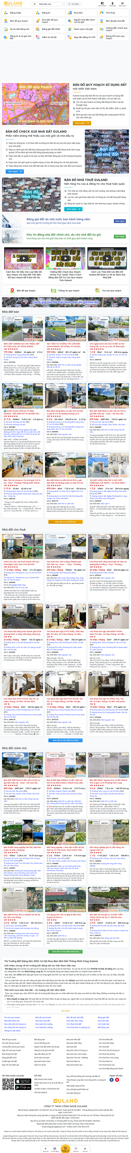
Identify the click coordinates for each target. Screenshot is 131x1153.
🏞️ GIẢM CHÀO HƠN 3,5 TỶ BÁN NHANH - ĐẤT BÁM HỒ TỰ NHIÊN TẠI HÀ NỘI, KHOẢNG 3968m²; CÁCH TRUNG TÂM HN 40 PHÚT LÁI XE (21, 412)
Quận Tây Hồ (122, 712)
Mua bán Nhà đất (73, 1039)
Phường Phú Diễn (70, 642)
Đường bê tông (21, 871)
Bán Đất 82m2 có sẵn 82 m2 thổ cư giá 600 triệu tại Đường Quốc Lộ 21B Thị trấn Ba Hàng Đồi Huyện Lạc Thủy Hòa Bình (65, 481)
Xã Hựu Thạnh (113, 930)
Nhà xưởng (70, 578)
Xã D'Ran (52, 858)
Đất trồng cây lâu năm (65, 803)
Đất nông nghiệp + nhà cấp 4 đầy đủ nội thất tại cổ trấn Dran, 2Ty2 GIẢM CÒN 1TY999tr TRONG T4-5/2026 (65, 848)
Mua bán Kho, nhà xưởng (76, 1054)
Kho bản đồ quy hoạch (11, 1043)
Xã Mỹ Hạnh (67, 926)
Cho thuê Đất (104, 1047)
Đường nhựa (20, 933)
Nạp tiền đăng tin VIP (42, 1054)
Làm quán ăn (31, 873)
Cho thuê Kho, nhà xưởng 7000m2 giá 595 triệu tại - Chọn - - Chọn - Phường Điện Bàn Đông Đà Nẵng (64, 563)
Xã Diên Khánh (55, 791)
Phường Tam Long (99, 791)
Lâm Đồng (14, 861)
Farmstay (20, 436)
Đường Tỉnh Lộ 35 (13, 642)
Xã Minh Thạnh (55, 355)
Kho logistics (57, 580)
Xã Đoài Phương (12, 422)
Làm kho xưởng (22, 936)
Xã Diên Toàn (54, 794)
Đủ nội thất (73, 868)
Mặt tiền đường (16, 938)
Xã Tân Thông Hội (99, 355)
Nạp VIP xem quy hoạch (11, 1050)
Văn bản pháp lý (40, 1092)
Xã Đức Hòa (112, 926)
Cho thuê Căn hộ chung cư (109, 1050)
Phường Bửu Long (119, 496)
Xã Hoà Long (97, 794)
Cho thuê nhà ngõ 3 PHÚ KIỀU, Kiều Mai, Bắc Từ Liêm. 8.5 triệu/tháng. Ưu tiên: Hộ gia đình (65, 632)
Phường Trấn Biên (119, 491)
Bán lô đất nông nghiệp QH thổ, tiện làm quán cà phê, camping (22, 848)
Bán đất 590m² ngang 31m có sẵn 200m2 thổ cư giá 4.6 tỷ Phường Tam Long (108, 781)
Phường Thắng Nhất (14, 494)
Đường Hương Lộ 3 (56, 422)
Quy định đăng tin (73, 1093)
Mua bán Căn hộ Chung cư (77, 1050)
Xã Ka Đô (9, 926)
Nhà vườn (64, 868)
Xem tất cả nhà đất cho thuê (65, 740)
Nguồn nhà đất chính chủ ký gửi (46, 1047)
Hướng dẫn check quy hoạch (13, 1047)
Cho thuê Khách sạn (107, 1065)
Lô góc (32, 875)
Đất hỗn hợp (15, 432)
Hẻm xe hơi (62, 866)
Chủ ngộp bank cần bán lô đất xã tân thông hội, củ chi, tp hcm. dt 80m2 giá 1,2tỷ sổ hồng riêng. (107, 345)
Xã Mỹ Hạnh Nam (69, 928)
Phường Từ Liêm (113, 642)
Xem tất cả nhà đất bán (65, 522)
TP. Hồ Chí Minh (68, 355)
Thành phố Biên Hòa (98, 498)
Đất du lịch (20, 434)
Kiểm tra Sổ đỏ (40, 1065)
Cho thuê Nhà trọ (105, 1061)
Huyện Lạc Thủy (53, 498)
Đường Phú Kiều (55, 642)
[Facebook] (112, 1080)
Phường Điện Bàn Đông (58, 573)
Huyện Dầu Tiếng (69, 357)
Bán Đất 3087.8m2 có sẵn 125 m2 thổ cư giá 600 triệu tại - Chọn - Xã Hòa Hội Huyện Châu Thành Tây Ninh (108, 412)
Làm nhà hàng (19, 873)
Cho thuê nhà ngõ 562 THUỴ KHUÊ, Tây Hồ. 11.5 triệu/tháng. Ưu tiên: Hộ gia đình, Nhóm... (65, 700)
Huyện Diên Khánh (68, 794)
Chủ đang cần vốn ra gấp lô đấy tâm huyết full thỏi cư (64, 915)
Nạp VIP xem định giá (10, 1065)
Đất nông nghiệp (74, 365)
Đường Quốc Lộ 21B (57, 491)
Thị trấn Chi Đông (28, 647)
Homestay (51, 870)
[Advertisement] (65, 62)
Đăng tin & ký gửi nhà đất (44, 1050)
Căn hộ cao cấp (21, 587)
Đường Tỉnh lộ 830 (99, 926)
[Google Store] (23, 1087)
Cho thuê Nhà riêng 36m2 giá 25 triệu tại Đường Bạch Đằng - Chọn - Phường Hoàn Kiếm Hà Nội (108, 563)
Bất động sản (39, 1039)
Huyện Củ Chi (112, 355)
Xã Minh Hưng (11, 357)
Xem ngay (119, 221)
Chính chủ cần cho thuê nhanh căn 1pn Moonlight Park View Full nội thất (21, 563)
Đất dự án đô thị (53, 367)
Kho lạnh (66, 580)
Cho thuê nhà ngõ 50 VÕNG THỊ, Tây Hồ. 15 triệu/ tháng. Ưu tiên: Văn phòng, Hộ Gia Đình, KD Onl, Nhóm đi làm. (108, 700)
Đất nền (33, 432)
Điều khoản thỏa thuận (43, 1079)
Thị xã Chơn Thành (25, 357)
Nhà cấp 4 (105, 504)
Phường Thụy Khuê (29, 715)
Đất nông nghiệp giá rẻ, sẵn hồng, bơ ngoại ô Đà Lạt (107, 848)
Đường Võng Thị (98, 710)
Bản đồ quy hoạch (9, 1039)
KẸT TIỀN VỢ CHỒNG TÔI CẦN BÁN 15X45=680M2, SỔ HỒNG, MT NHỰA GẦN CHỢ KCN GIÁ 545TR (63, 345)
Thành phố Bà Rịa (110, 794)
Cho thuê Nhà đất (106, 1039)
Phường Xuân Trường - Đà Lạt (104, 858)
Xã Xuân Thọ (28, 863)
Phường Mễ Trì (112, 647)
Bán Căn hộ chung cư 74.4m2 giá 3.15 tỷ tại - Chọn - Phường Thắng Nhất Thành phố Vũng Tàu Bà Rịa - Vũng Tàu (22, 481)
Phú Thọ (80, 491)
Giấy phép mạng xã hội (76, 1086)
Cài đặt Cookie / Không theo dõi (46, 1089)
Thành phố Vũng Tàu (31, 494)
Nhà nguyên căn (65, 434)
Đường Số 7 (10, 573)
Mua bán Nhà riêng (74, 1043)
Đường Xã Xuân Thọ (14, 858)
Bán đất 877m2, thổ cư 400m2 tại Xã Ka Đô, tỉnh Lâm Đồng (22, 915)
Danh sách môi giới (41, 1058)
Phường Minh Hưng (13, 355)
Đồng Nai (26, 355)
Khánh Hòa (66, 791)
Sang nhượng (9, 875)
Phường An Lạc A (23, 577)
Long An (57, 930)
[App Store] (23, 1081)
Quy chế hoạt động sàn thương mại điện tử (83, 1076)
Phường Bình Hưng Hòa (74, 422)
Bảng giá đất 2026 (9, 1058)
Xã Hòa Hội (96, 422)
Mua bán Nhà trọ (73, 1061)
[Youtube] (117, 1080)
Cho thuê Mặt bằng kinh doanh (111, 1069)
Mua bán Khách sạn (74, 1065)
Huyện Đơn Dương (68, 861)
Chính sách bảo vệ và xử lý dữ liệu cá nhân (48, 1084)
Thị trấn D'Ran (54, 861)
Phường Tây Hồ (27, 710)
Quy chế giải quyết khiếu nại (77, 1089)
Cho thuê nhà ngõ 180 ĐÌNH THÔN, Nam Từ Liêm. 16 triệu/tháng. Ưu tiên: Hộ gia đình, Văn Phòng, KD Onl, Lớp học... (107, 632)
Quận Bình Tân (52, 429)
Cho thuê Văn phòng (107, 1054)
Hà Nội (22, 422)
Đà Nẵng (72, 573)
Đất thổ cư (62, 365)
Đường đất (32, 871)
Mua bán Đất (72, 1047)
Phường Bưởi (110, 712)
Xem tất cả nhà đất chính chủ (65, 952)
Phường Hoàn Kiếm (100, 573)
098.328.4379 (83, 1127)
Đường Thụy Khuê (13, 710)
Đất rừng (11, 436)
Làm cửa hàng (9, 936)
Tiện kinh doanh (53, 868)
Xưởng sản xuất (77, 580)
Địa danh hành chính (42, 1061)
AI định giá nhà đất (9, 1061)
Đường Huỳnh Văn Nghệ (101, 491)
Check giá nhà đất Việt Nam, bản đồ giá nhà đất (65, 302)
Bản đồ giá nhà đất (9, 1054)
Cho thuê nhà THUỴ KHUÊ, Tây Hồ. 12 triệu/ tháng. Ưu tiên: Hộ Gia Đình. (21, 700)
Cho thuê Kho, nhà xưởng (109, 1058)
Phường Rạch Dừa (13, 491)
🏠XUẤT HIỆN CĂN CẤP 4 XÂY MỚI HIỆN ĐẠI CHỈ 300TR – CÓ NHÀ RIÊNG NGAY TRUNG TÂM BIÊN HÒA (108, 481)
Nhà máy (62, 578)
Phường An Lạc (22, 573)
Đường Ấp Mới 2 (55, 926)
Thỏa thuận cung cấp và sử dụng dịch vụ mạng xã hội (86, 1081)
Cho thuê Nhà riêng (106, 1043)
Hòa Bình (64, 498)
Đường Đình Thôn (99, 642)
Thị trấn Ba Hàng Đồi (74, 496)
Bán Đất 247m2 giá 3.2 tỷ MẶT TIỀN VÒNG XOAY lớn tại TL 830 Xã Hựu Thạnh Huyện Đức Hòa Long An (106, 916)
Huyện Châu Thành (109, 424)
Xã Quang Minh (27, 642)
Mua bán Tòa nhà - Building (77, 1058)
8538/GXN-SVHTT (70, 1115)
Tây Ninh (105, 422)
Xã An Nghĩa (71, 491)
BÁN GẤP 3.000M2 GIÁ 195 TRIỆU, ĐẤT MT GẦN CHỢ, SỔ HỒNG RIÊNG (22, 345)
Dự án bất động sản (42, 1043)
